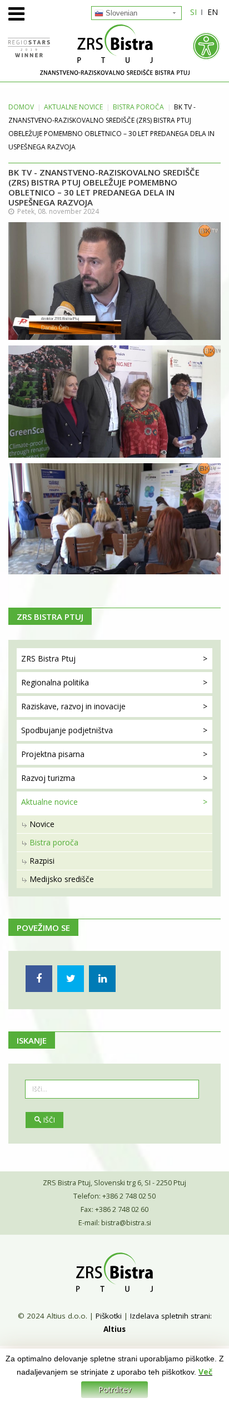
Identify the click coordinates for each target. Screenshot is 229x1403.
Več (205, 1371)
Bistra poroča (138, 107)
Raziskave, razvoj (73, 706)
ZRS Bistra (48, 658)
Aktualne (73, 107)
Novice (41, 824)
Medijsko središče (61, 879)
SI (193, 12)
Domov (21, 107)
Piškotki (109, 1316)
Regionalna (55, 682)
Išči (49, 1120)
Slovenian (120, 13)
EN (212, 12)
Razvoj (48, 778)
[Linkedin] (102, 978)
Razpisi (41, 860)
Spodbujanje (67, 730)
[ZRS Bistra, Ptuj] (114, 49)
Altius (114, 1329)
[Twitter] (70, 978)
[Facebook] (39, 978)
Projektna (52, 754)
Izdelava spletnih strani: (171, 1316)
